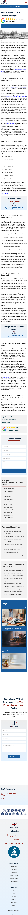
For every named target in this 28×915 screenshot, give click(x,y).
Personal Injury (14, 866)
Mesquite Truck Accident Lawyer (8, 42)
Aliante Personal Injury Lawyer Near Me (12, 594)
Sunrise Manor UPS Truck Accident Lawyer (13, 547)
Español (14, 893)
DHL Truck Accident (8, 504)
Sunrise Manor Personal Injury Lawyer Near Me (14, 589)
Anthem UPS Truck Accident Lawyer (12, 549)
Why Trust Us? (6, 422)
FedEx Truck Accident (8, 491)
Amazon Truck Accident (9, 488)
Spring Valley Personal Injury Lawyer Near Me (14, 586)
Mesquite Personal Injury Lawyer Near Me (13, 575)
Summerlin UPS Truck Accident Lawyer (12, 539)
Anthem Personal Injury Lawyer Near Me (13, 591)
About (14, 890)
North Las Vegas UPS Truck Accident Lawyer (14, 536)
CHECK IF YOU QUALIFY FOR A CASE (13, 26)
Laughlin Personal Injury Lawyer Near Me (13, 581)
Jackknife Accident (8, 512)
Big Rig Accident (7, 496)
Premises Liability (14, 875)
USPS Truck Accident (8, 517)
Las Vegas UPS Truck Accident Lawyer (12, 531)
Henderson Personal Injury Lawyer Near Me (13, 573)
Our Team (14, 896)
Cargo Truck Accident (8, 499)
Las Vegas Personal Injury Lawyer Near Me (13, 570)
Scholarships (14, 899)
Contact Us (14, 905)
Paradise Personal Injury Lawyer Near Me (13, 583)
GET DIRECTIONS (6, 802)
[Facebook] (6, 843)
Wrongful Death (14, 881)
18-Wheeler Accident (8, 494)
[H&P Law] (3, 2)
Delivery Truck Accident (9, 502)
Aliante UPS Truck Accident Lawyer (11, 552)
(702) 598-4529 (15, 6)
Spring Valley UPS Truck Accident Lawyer (13, 544)
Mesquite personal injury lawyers (18, 87)
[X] (12, 843)
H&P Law (17, 910)
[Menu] (26, 2)
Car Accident (14, 869)
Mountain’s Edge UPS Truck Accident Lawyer (14, 555)
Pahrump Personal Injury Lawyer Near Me (13, 578)
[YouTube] (16, 843)
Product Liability (14, 878)
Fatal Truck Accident (8, 509)
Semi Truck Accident (8, 515)
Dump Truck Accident (8, 507)
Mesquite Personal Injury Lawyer (9, 41)
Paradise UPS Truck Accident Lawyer (12, 541)
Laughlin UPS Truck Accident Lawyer (12, 533)
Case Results (14, 902)
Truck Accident (14, 872)
